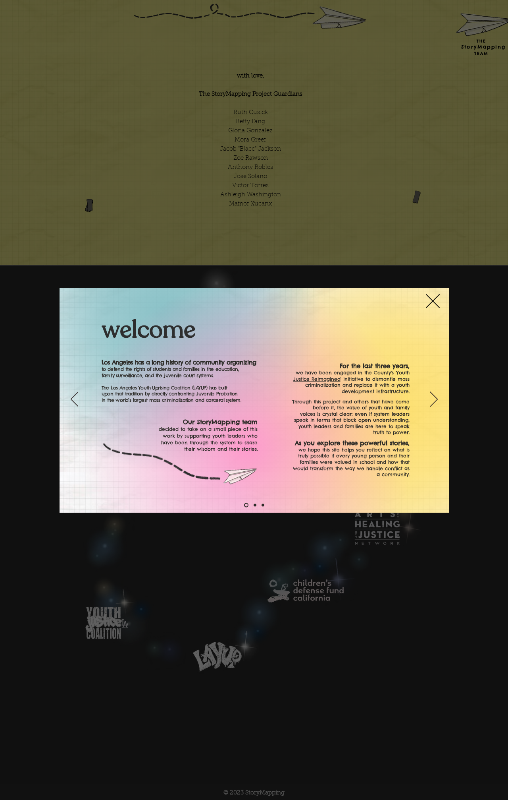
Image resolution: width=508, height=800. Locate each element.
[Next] (434, 399)
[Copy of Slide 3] (263, 505)
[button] (433, 301)
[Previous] (75, 399)
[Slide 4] (246, 505)
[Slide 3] (255, 505)
